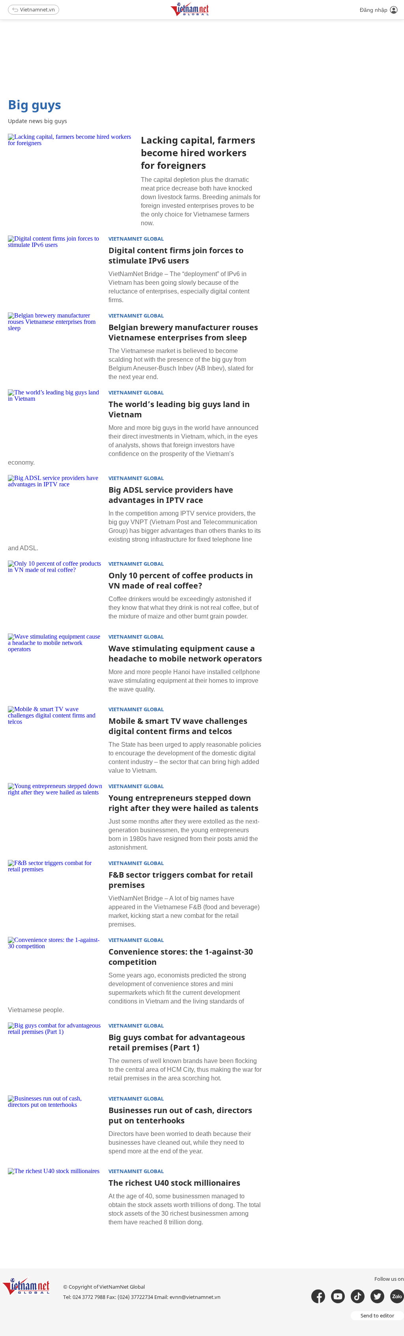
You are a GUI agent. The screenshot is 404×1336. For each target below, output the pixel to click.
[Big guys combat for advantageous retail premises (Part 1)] (55, 1054)
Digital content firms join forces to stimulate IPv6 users (175, 255)
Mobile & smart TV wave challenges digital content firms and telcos (177, 726)
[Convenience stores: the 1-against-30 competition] (55, 968)
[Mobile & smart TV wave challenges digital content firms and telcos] (55, 737)
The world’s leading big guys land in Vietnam (179, 409)
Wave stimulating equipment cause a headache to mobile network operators (185, 653)
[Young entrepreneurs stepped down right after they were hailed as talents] (55, 814)
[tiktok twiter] (377, 1296)
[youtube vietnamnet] (338, 1296)
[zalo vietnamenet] (397, 1296)
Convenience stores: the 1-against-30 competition (180, 956)
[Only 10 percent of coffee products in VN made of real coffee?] (55, 592)
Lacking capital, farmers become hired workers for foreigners (198, 152)
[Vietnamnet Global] (209, 14)
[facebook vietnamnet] (318, 1296)
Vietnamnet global (136, 238)
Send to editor (377, 1315)
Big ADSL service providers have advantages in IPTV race (170, 494)
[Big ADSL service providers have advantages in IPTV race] (55, 506)
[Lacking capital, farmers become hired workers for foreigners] (71, 176)
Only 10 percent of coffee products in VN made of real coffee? (180, 580)
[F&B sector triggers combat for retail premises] (55, 891)
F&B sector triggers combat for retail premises (180, 879)
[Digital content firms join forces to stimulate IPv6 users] (55, 267)
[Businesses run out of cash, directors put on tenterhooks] (55, 1126)
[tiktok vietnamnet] (358, 1296)
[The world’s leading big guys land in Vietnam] (55, 420)
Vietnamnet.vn (37, 9)
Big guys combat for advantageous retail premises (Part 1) (176, 1042)
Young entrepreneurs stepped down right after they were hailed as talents (183, 802)
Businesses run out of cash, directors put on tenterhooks (180, 1115)
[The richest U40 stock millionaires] (55, 1199)
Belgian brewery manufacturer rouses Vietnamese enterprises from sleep (183, 332)
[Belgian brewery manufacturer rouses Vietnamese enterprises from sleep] (55, 344)
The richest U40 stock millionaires (174, 1182)
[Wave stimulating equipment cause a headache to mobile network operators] (55, 665)
